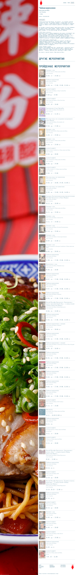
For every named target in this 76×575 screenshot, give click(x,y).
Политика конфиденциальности (51, 573)
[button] (9, 287)
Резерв (72, 2)
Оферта (57, 573)
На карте (40, 567)
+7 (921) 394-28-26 (52, 566)
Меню (69, 2)
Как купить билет (44, 573)
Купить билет (42, 19)
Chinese (64, 2)
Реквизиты (40, 573)
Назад (41, 14)
